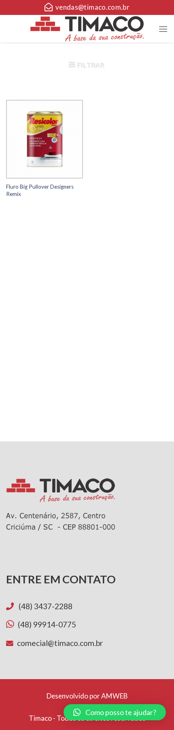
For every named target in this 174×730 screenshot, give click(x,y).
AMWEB (114, 696)
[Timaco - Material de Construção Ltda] (87, 28)
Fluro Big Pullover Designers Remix (40, 190)
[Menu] (163, 29)
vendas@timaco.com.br (91, 7)
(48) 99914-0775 (47, 624)
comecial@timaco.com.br (60, 643)
